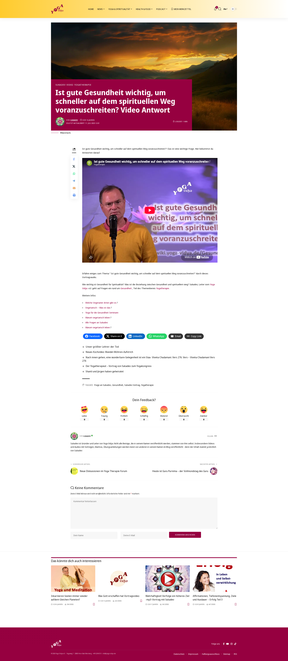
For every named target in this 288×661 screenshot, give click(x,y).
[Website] (216, 436)
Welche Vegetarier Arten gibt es (100, 302)
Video (69, 85)
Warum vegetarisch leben (97, 317)
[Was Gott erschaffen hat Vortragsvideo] (120, 578)
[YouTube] (227, 644)
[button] (219, 9)
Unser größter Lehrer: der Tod (102, 346)
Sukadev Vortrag (132, 385)
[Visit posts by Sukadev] (60, 121)
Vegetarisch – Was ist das (97, 307)
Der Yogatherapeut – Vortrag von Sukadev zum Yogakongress (119, 366)
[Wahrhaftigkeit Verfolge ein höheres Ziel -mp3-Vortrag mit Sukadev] (168, 578)
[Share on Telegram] (74, 180)
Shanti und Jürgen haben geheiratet (105, 371)
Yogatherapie (82, 85)
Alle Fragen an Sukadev (96, 322)
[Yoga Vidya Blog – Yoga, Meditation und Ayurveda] (56, 644)
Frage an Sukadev (102, 385)
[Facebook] (223, 644)
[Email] (74, 188)
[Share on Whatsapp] (74, 173)
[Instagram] (231, 644)
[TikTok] (235, 644)
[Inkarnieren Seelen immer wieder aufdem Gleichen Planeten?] (73, 578)
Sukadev (60, 85)
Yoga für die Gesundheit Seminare (101, 312)
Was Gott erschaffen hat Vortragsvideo (118, 596)
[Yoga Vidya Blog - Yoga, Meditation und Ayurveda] (57, 8)
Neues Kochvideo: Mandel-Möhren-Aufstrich (109, 352)
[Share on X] (74, 166)
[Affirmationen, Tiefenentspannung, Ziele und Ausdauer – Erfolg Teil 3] (215, 578)
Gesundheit (126, 288)
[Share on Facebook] (74, 159)
